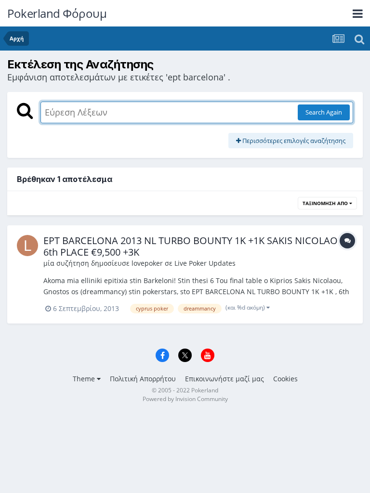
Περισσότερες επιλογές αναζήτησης (293, 140)
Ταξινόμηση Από (326, 203)
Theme (85, 378)
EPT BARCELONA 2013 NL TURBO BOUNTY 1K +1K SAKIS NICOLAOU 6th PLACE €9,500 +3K (194, 246)
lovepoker (147, 263)
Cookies (285, 378)
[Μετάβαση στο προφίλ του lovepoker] (27, 245)
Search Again (323, 112)
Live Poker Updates (205, 263)
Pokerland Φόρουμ (56, 13)
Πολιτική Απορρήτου (143, 378)
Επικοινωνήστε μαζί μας (224, 378)
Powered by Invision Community (185, 399)
